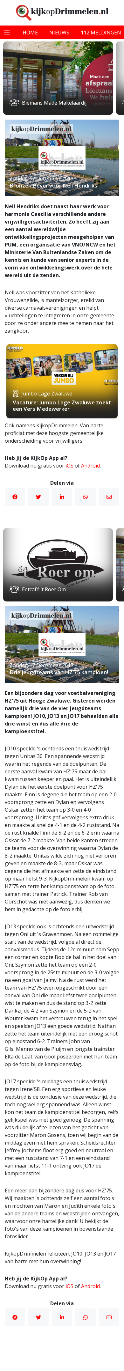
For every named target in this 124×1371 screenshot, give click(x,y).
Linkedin (62, 497)
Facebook (15, 497)
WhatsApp (85, 497)
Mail (109, 497)
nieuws (59, 32)
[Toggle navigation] (7, 32)
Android (90, 465)
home (30, 32)
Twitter (38, 497)
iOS (69, 465)
